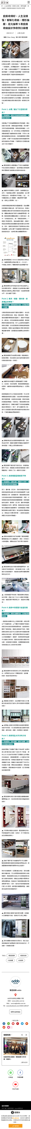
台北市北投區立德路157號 (15, 998)
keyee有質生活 (19, 1108)
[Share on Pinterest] (17, 1023)
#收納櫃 (10, 960)
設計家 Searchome (4, 2)
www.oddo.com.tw (18, 1001)
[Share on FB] (4, 1023)
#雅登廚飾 (11, 955)
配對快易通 (10, 1108)
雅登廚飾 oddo (15, 990)
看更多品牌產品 (15, 1012)
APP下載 (4, 1108)
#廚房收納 (23, 955)
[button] (22, 1035)
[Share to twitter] (22, 1023)
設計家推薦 (5, 1106)
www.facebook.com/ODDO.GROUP (17, 1006)
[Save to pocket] (13, 1023)
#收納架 (20, 960)
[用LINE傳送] (8, 1023)
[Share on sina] (4, 1027)
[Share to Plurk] (26, 1023)
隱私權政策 (15, 1118)
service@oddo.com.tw (18, 1003)
